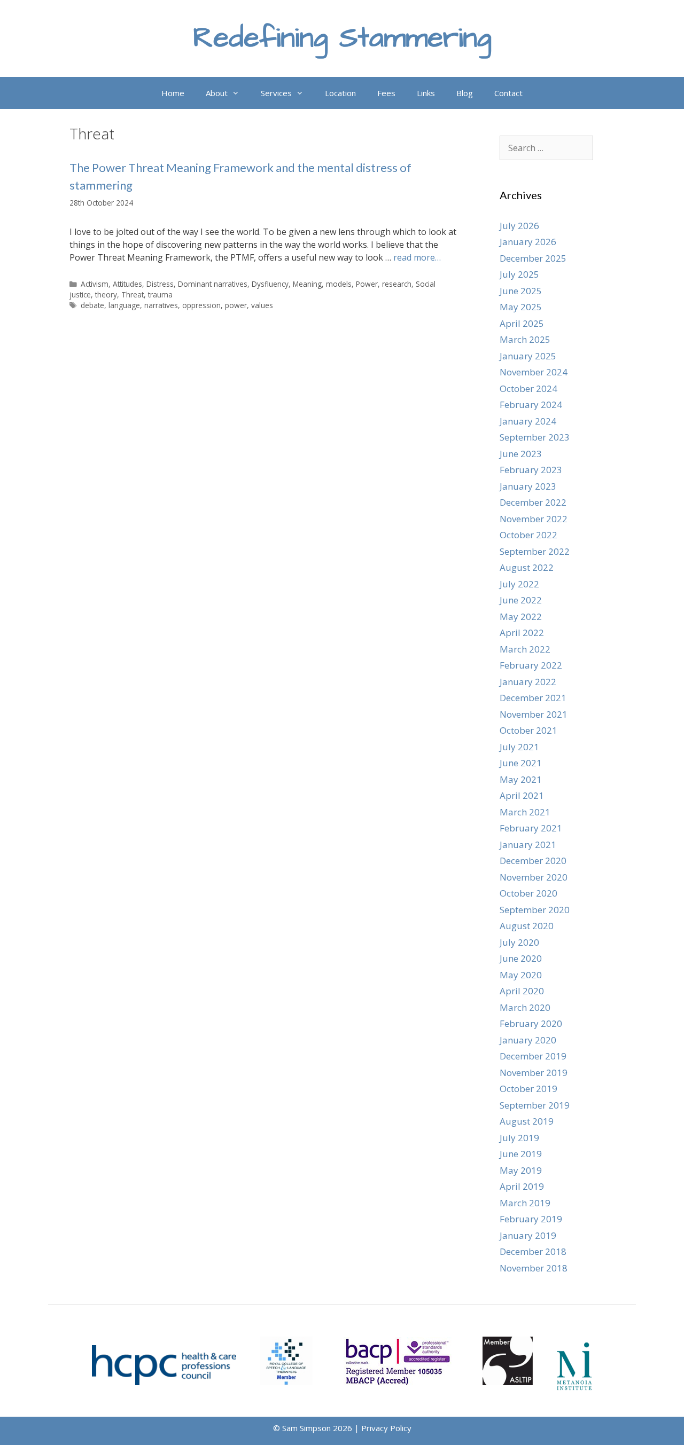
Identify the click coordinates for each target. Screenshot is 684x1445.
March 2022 (525, 649)
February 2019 (531, 1219)
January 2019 (528, 1235)
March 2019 (525, 1203)
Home (172, 93)
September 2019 (535, 1105)
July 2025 (519, 274)
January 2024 (528, 421)
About (217, 93)
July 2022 (519, 584)
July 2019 (519, 1138)
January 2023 (528, 486)
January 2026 (528, 241)
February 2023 (531, 470)
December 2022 (533, 502)
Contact (508, 93)
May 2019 (521, 1170)
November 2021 (534, 714)
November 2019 (534, 1072)
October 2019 (528, 1088)
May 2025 (521, 307)
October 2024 (528, 388)
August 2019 (527, 1121)
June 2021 (521, 763)
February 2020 (531, 1023)
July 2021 (519, 747)
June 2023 (521, 453)
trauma (160, 294)
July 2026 (519, 225)
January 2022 (528, 682)
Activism (94, 284)
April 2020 (522, 991)
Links (426, 93)
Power (367, 284)
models (339, 284)
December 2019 (533, 1056)
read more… (417, 257)
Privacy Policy (386, 1428)
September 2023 (535, 437)
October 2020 (528, 893)
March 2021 (525, 812)
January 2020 (528, 1040)
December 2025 (533, 258)
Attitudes (127, 284)
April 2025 (522, 323)
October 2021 (528, 730)
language (124, 305)
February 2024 (531, 404)
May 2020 (521, 975)
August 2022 (527, 567)
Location (340, 93)
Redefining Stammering (342, 38)
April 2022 (522, 632)
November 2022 (534, 519)
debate (92, 305)
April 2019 (522, 1186)
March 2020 (525, 1007)
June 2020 (521, 958)
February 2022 (531, 665)
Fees (386, 93)
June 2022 (521, 600)
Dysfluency (270, 284)
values (262, 305)
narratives (161, 305)
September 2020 (535, 910)
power (236, 305)
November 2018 (534, 1268)
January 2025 (528, 356)
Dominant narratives (212, 284)
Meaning (307, 284)
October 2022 (528, 535)
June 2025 (521, 291)
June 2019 (521, 1154)
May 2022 (521, 616)
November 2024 (534, 372)
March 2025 (525, 339)
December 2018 (533, 1251)
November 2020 (534, 877)
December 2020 (533, 860)
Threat (132, 294)
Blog (464, 93)
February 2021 (531, 828)
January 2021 (528, 844)
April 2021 (522, 795)
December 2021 (533, 698)
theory (106, 294)
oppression (201, 305)
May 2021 (521, 779)
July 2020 (519, 942)
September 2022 (535, 551)
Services (276, 93)
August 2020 (527, 926)
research (396, 284)
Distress (160, 284)
